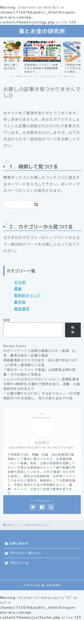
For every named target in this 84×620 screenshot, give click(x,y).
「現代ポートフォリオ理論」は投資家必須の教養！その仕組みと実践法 (39, 372)
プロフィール (19, 563)
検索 (6, 320)
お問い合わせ (19, 543)
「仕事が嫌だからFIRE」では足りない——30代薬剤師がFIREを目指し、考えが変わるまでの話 (41, 395)
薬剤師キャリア (27, 295)
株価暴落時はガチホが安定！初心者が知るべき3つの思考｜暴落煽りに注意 (40, 362)
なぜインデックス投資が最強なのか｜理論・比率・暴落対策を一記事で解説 (39, 353)
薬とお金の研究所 (42, 31)
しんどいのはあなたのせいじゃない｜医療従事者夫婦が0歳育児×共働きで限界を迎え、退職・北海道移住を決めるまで (41, 384)
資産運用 (22, 308)
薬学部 (20, 302)
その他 (20, 282)
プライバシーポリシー (25, 553)
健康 (18, 288)
